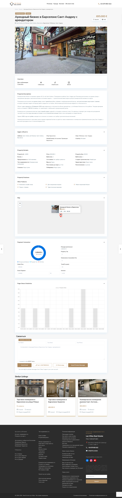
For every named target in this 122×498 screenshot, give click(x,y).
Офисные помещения (44, 468)
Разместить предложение (69, 487)
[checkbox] (18, 361)
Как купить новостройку (69, 436)
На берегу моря (43, 456)
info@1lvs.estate (93, 451)
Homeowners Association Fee (69, 258)
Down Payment (21, 270)
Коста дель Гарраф (20, 457)
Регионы (49, 4)
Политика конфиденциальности (98, 495)
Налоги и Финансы (67, 441)
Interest (63, 270)
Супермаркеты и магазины (46, 466)
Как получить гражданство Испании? (72, 468)
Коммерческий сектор (68, 454)
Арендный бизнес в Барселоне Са (69, 208)
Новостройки (42, 435)
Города (55, 4)
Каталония (58, 138)
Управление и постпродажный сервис (72, 445)
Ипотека (64, 443)
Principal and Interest (67, 247)
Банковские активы (67, 483)
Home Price (20, 264)
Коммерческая (20, 13)
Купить (20, 9)
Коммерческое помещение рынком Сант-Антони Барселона (90, 401)
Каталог (61, 4)
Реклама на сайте (67, 485)
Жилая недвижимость (45, 442)
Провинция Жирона (20, 442)
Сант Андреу (59, 23)
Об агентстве (69, 4)
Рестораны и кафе (44, 470)
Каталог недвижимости (21, 434)
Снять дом (41, 482)
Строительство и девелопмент (71, 440)
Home (16, 9)
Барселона (46, 23)
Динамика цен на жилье (69, 438)
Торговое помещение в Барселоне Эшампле (57, 400)
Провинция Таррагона (21, 446)
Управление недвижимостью (70, 478)
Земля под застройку (44, 474)
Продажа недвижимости (69, 447)
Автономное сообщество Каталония (25, 440)
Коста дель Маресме (21, 455)
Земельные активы (67, 457)
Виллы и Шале (43, 449)
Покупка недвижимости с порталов (72, 480)
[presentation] (18, 50)
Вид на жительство (67, 462)
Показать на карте (20, 436)
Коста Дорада (19, 459)
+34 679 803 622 (93, 447)
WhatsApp (60, 365)
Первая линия (42, 458)
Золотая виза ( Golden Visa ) (70, 466)
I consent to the (27, 361)
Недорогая (42, 453)
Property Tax (64, 251)
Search (96, 481)
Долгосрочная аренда (45, 478)
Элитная (41, 454)
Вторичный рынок (44, 437)
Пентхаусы (42, 445)
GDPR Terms (31, 361)
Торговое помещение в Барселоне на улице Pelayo (28, 400)
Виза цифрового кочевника (70, 464)
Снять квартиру (43, 480)
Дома (40, 447)
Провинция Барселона (21, 444)
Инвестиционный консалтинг (70, 481)
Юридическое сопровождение (70, 476)
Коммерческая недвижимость (47, 462)
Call (43, 365)
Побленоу (52, 23)
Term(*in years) (65, 264)
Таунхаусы (42, 451)
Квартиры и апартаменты (46, 443)
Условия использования (80, 495)
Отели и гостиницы (44, 464)
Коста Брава (18, 454)
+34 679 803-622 (105, 4)
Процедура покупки (67, 434)
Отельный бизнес (67, 455)
